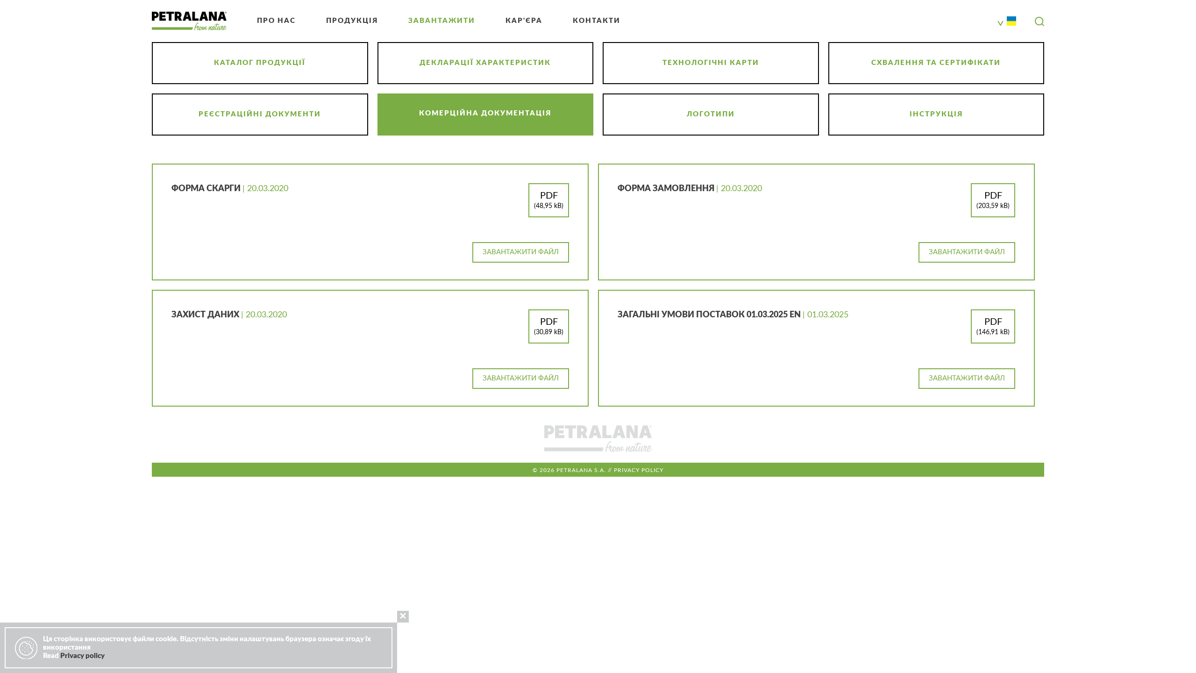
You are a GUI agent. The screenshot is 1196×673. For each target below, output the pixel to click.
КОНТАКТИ (596, 20)
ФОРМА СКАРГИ (206, 189)
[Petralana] (189, 21)
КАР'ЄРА (523, 20)
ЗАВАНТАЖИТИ (441, 20)
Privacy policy (638, 470)
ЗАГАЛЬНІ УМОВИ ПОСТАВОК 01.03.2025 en (710, 315)
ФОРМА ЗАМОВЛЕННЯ (667, 189)
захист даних (206, 315)
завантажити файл (521, 252)
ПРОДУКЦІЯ (352, 20)
